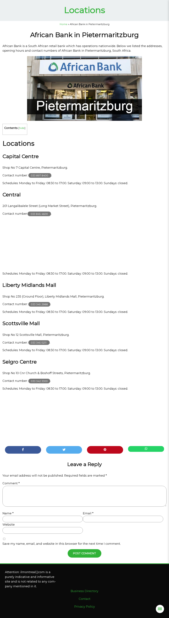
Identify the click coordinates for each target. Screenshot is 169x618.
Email (88, 513)
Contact (84, 599)
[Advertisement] (84, 244)
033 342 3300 (39, 381)
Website (8, 524)
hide (22, 128)
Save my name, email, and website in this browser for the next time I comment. (61, 544)
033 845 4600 (39, 213)
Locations (84, 10)
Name (8, 513)
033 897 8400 (40, 175)
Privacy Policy (84, 606)
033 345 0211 (39, 342)
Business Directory (84, 591)
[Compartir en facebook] (23, 450)
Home (63, 24)
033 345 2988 (39, 304)
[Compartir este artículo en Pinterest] (105, 450)
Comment (11, 483)
